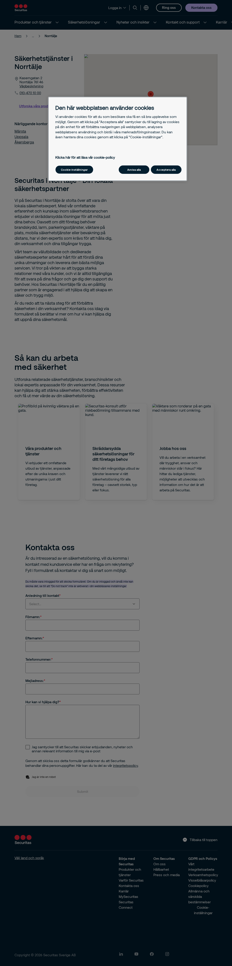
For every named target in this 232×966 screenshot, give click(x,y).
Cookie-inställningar (74, 169)
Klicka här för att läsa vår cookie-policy (85, 157)
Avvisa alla (134, 169)
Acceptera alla (166, 169)
